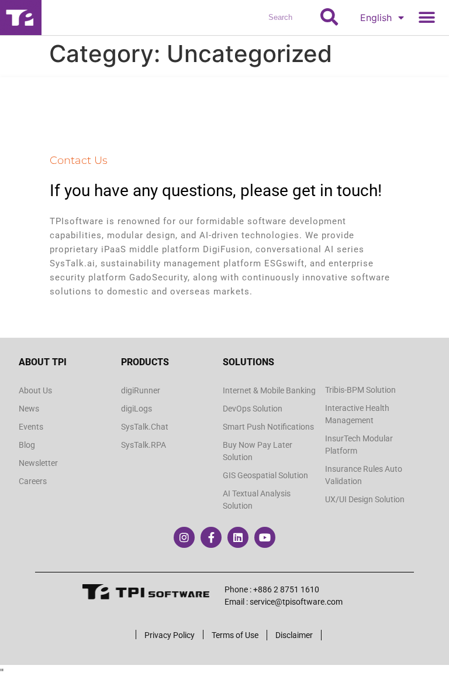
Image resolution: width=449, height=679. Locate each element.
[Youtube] (264, 537)
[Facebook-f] (211, 537)
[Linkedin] (237, 537)
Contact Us (79, 160)
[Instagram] (184, 537)
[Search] (329, 17)
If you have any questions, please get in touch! (216, 190)
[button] (426, 18)
